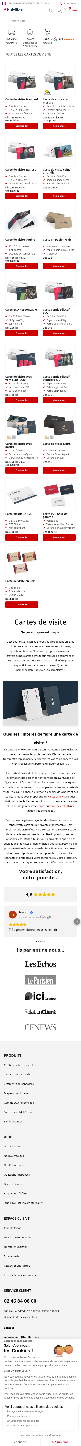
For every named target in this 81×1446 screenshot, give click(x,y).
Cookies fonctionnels (18, 1416)
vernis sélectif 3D (59, 806)
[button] (4, 921)
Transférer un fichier (15, 1247)
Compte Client (12, 1228)
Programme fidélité (15, 1193)
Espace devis (11, 1256)
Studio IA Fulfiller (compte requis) (23, 1203)
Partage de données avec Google (25, 1411)
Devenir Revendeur (15, 1184)
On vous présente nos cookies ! (23, 1421)
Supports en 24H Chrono (18, 1112)
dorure (41, 806)
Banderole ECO (13, 1121)
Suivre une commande (17, 1237)
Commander (22, 126)
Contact (9, 1328)
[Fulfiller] (13, 11)
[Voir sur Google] (13, 915)
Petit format (17, 21)
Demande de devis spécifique (21, 1317)
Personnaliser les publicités (22, 1425)
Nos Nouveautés (14, 1156)
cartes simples (56, 796)
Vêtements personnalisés (19, 1084)
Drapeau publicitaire (16, 1093)
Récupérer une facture (17, 1265)
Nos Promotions (13, 1165)
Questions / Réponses (17, 1174)
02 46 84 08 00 (20, 1301)
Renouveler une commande (20, 1275)
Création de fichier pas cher (20, 1065)
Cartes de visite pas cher (18, 1074)
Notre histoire (12, 1146)
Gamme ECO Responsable (19, 1102)
